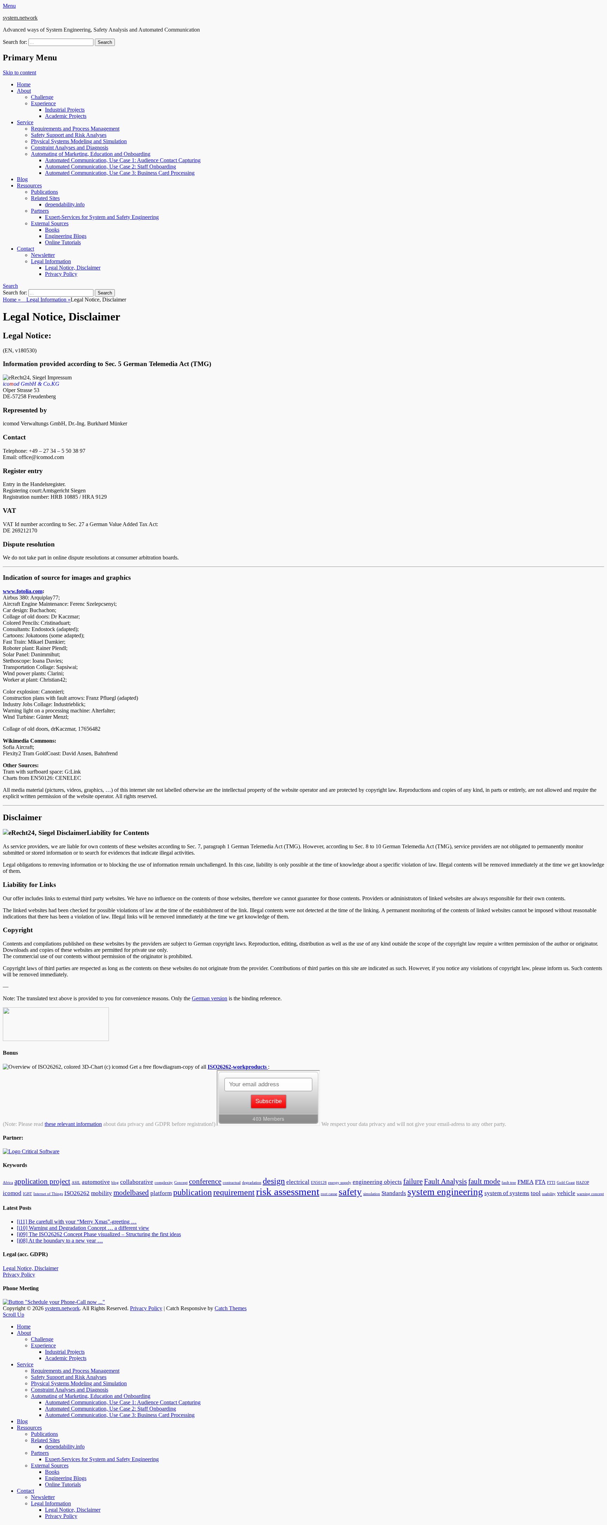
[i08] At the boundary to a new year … (60, 1241)
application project (42, 1181)
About (24, 91)
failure (413, 1181)
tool (536, 1193)
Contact (25, 249)
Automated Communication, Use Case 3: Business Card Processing (120, 173)
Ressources (29, 185)
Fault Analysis (445, 1181)
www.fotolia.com (23, 591)
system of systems (506, 1193)
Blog (22, 179)
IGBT (27, 1194)
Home (24, 84)
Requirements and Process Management (75, 129)
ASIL (76, 1183)
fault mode (484, 1181)
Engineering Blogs (65, 236)
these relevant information (73, 1124)
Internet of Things (48, 1194)
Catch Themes (231, 1308)
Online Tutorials (63, 242)
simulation (371, 1194)
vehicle (566, 1193)
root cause (329, 1194)
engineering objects (377, 1182)
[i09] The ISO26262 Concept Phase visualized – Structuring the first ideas (99, 1234)
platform (161, 1193)
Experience (43, 103)
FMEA (525, 1182)
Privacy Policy (61, 274)
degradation (251, 1183)
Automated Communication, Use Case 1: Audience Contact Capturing (123, 160)
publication (192, 1192)
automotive (96, 1182)
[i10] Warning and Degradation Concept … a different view (83, 1228)
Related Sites (45, 198)
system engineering (445, 1192)
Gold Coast (566, 1183)
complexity (164, 1183)
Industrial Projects (65, 110)
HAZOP (582, 1183)
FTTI (551, 1183)
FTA (540, 1182)
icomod (12, 1193)
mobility (101, 1193)
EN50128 (319, 1183)
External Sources (49, 223)
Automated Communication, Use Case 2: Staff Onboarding (110, 167)
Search (10, 286)
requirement (234, 1192)
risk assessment (287, 1191)
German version (209, 998)
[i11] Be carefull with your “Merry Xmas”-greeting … (77, 1222)
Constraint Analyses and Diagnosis (69, 148)
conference (205, 1181)
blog (115, 1183)
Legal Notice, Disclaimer (72, 268)
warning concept (590, 1194)
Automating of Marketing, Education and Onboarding (90, 154)
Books (52, 230)
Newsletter (43, 255)
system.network (20, 18)
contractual (232, 1183)
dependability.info (65, 204)
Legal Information (51, 261)
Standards (393, 1193)
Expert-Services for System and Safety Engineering (102, 217)
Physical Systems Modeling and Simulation (79, 141)
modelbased (131, 1192)
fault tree (509, 1183)
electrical (297, 1182)
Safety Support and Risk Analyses (68, 135)
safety (350, 1192)
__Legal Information (46, 300)
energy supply (339, 1183)
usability (549, 1194)
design (274, 1181)
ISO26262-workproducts (238, 1067)
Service (25, 122)
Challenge (42, 97)
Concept (181, 1183)
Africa (8, 1183)
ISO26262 (77, 1193)
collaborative (136, 1182)
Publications (44, 192)
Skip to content (19, 72)
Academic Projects (65, 116)
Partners (40, 211)
